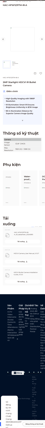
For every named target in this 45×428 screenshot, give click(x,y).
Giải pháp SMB (21, 332)
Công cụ (27, 319)
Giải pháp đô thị (21, 314)
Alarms (10, 330)
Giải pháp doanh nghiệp (22, 323)
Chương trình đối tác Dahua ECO (34, 312)
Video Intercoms (11, 315)
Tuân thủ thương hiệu (35, 404)
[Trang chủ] (5, 1)
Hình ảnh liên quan (36, 226)
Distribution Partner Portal (35, 329)
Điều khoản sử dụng (34, 380)
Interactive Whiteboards (13, 334)
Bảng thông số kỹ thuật (34, 424)
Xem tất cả (10, 339)
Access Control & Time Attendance (12, 323)
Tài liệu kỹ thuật (32, 226)
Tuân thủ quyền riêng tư (34, 392)
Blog (42, 325)
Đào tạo (26, 324)
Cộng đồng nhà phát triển (35, 321)
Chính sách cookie (34, 414)
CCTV (9, 312)
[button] (3, 39)
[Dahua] (9, 373)
